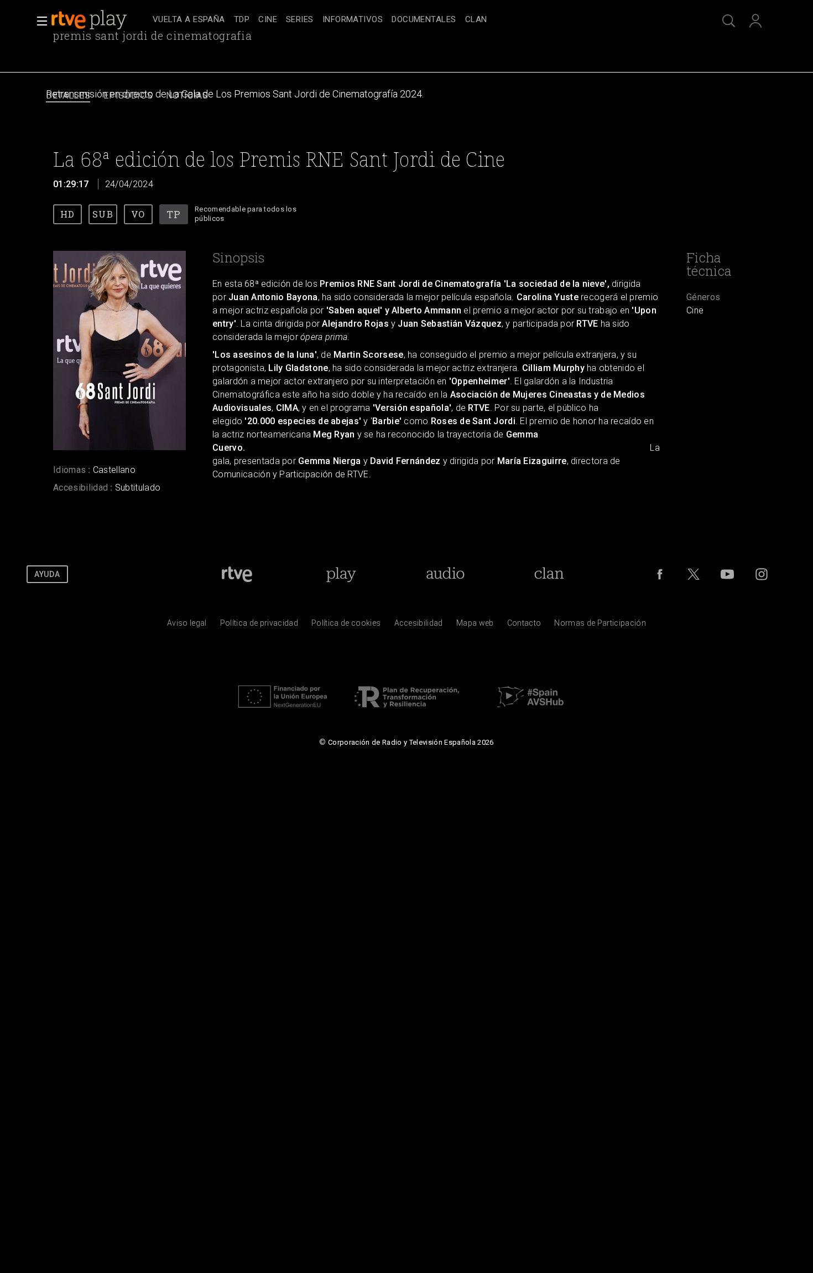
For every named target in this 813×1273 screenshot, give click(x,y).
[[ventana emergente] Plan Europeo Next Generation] (282, 710)
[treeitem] (189, 20)
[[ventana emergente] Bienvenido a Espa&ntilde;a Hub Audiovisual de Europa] (530, 710)
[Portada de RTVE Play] (90, 20)
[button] (39, 21)
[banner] (99, 20)
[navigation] (418, 20)
